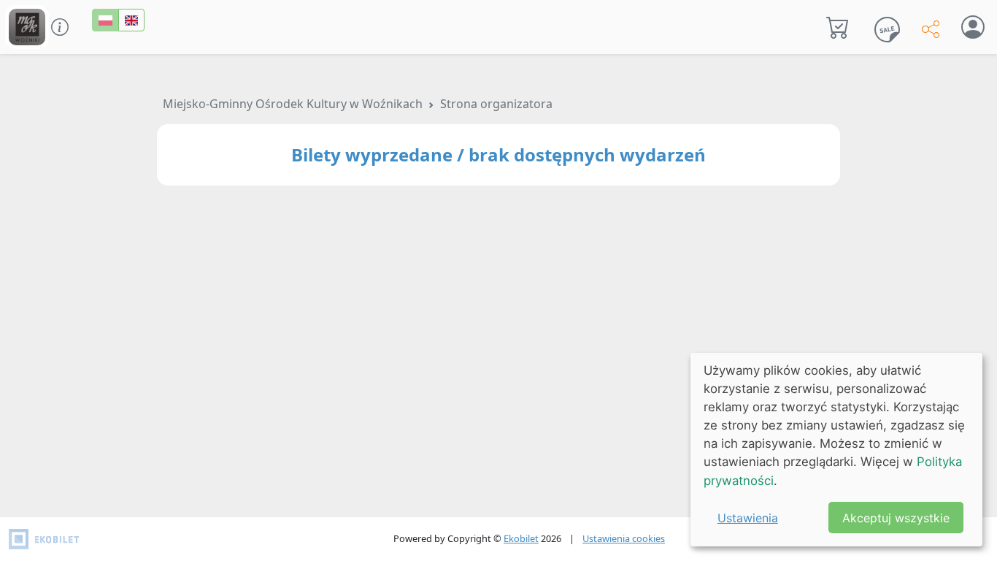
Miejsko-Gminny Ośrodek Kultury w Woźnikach (293, 104)
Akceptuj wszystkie (896, 518)
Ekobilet (521, 538)
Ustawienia (747, 518)
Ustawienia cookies (623, 538)
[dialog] (836, 449)
